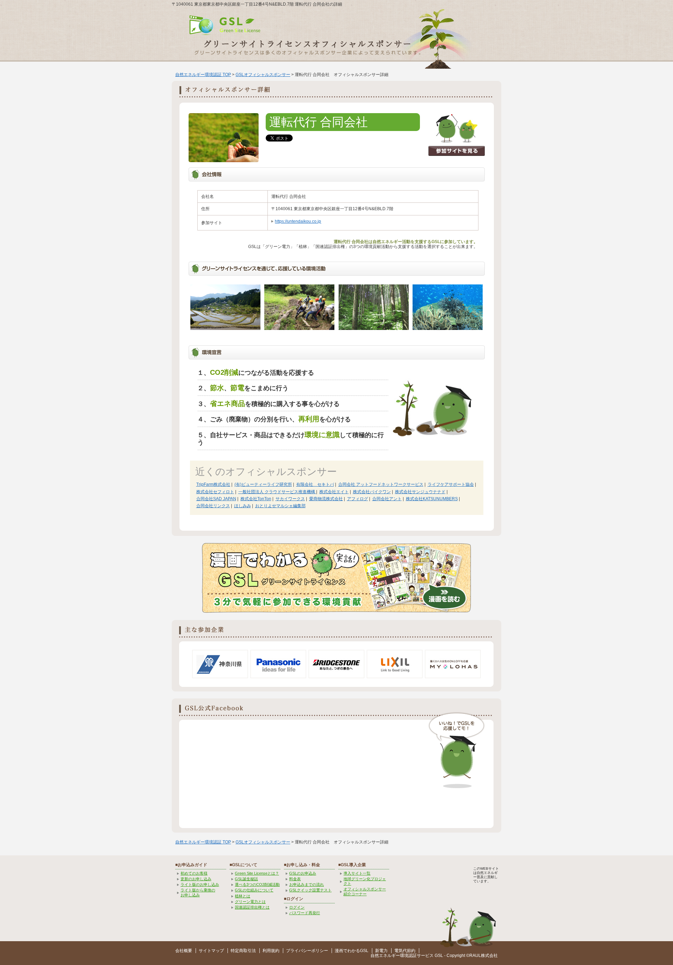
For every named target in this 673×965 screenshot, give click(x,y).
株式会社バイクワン (372, 491)
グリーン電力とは (250, 901)
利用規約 (271, 950)
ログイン (297, 907)
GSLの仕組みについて (254, 890)
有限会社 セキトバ (315, 484)
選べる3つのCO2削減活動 (257, 884)
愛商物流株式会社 (326, 498)
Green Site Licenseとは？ (257, 873)
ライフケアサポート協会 (451, 484)
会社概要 (183, 950)
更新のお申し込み (196, 879)
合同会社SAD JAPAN (216, 498)
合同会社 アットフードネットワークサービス (380, 484)
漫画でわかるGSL (351, 950)
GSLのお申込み (302, 873)
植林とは (242, 896)
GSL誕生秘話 (246, 879)
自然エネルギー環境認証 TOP (203, 74)
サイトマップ (211, 950)
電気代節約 (404, 950)
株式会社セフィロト (215, 491)
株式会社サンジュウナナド (420, 491)
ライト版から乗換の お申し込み (198, 892)
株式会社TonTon (255, 498)
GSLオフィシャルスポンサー (263, 74)
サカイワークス (290, 498)
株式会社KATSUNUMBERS (432, 498)
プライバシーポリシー (307, 950)
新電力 (381, 950)
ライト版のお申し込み (200, 884)
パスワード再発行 (304, 913)
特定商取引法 (243, 950)
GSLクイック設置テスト (310, 890)
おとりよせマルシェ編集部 (280, 505)
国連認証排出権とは (252, 907)
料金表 (295, 879)
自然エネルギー (385, 955)
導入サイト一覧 (357, 873)
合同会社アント (387, 498)
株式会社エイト (334, 491)
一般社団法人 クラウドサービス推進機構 (277, 491)
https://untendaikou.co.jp (298, 221)
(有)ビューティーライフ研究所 (263, 484)
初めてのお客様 (194, 873)
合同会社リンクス (213, 505)
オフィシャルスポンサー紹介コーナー (365, 891)
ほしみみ (242, 505)
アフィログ (357, 498)
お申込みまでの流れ (306, 884)
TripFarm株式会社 (213, 484)
